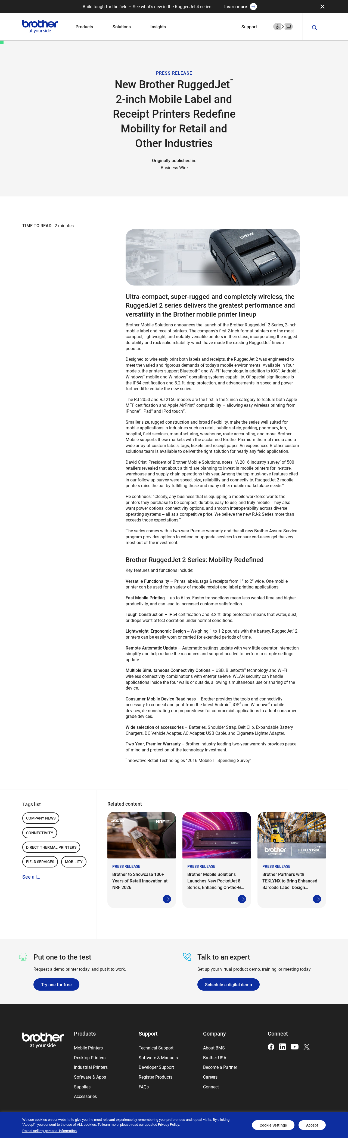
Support (249, 26)
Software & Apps (90, 1077)
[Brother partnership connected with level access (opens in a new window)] (283, 26)
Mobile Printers (88, 1048)
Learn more (235, 6)
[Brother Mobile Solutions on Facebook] (271, 1046)
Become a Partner (220, 1067)
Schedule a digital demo (228, 984)
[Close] (322, 6)
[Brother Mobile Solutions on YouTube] (295, 1046)
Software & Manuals (158, 1057)
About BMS (214, 1048)
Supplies (82, 1087)
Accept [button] (312, 1125)
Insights (158, 26)
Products (84, 26)
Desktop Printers (89, 1057)
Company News (40, 818)
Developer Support (156, 1067)
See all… (31, 876)
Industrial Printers (91, 1067)
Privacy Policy (168, 1124)
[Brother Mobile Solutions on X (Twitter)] (306, 1046)
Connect (211, 1087)
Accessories (85, 1096)
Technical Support (156, 1048)
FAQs (144, 1087)
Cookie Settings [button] (273, 1125)
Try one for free (56, 984)
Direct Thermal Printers (51, 847)
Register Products (155, 1077)
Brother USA (214, 1057)
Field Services (40, 861)
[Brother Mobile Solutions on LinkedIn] (282, 1046)
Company (214, 1033)
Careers (210, 1077)
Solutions (122, 26)
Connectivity (39, 832)
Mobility (74, 861)
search (314, 28)
